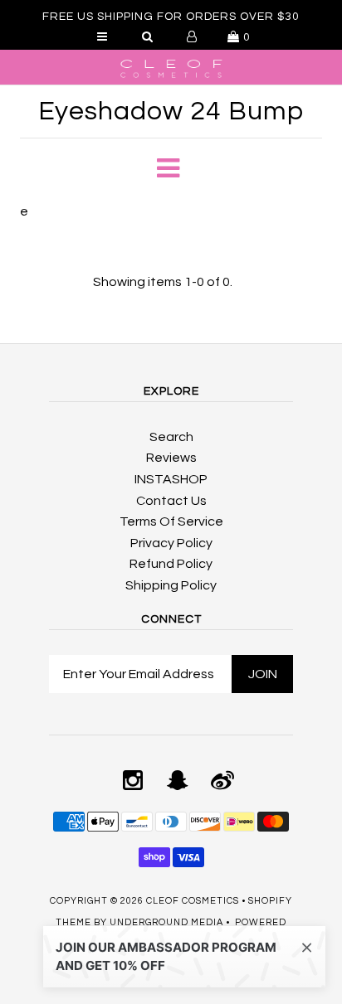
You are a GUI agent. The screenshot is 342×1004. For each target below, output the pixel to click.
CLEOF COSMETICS (192, 900)
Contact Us (171, 500)
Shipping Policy (171, 585)
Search (171, 437)
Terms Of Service (171, 521)
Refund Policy (171, 563)
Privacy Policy (171, 543)
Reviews (171, 457)
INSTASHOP (171, 479)
